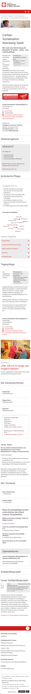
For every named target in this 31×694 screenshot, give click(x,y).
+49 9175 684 (8, 111)
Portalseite (9, 16)
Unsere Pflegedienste (19, 16)
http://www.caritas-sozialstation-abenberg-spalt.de (13, 117)
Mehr (19, 374)
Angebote (4, 636)
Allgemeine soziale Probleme (9, 655)
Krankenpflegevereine (7, 668)
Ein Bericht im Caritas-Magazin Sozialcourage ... (15, 615)
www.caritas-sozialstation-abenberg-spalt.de (14, 333)
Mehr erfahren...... (13, 692)
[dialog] (16, 684)
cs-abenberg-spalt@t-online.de (13, 115)
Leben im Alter (5, 648)
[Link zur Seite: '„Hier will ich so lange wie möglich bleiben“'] (15, 349)
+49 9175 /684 (8, 327)
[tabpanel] (15, 24)
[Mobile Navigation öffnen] (28, 11)
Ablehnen (21, 691)
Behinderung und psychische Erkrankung (13, 645)
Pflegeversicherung (6, 643)
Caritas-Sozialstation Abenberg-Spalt (19, 17)
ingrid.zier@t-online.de (15, 427)
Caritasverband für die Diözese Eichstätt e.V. (14, 662)
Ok (27, 691)
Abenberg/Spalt (5, 17)
